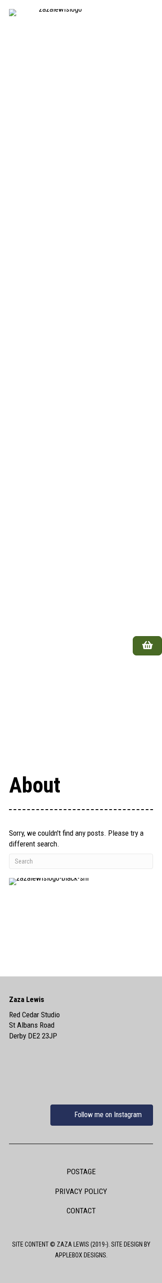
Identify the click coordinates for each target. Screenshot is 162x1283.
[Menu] (141, 676)
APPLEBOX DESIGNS (80, 1255)
